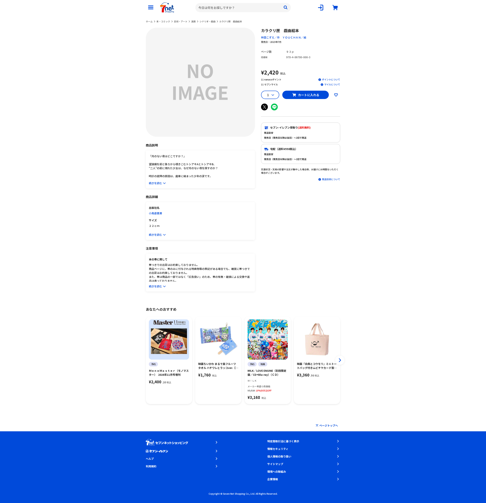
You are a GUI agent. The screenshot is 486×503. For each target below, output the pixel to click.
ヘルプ (150, 459)
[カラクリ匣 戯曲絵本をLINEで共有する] (274, 107)
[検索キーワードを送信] (285, 7)
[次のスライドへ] (339, 360)
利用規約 (151, 466)
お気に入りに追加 (336, 95)
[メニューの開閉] (151, 8)
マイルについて (332, 84)
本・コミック (163, 21)
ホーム (149, 21)
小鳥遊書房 (155, 213)
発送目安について (331, 179)
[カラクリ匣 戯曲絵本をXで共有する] (264, 107)
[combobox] (243, 7)
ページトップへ (328, 425)
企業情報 (272, 479)
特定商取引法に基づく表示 (283, 441)
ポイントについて (331, 79)
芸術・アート (180, 21)
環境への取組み (276, 471)
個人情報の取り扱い (279, 456)
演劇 (193, 21)
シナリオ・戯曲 (207, 21)
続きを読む (155, 183)
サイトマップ (275, 464)
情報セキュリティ (277, 449)
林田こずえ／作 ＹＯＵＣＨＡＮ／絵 (283, 37)
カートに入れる (308, 95)
